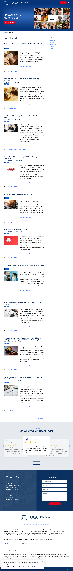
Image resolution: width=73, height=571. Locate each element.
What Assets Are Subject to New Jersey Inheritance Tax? (22, 302)
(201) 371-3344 (14, 489)
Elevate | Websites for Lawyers (59, 569)
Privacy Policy (36, 524)
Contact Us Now (9, 22)
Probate (11, 222)
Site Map (42, 524)
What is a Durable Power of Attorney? (16, 229)
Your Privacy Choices (12, 544)
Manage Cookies (30, 544)
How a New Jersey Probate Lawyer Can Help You (19, 194)
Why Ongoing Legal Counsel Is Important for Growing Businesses (21, 79)
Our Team (45, 2)
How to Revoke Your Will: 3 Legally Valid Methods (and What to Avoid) (24, 44)
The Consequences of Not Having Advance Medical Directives (24, 265)
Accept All (6, 566)
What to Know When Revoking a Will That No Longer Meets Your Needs (23, 157)
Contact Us (63, 2)
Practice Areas (54, 2)
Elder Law (11, 295)
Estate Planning (13, 71)
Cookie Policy (22, 544)
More (68, 2)
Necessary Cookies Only (19, 566)
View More (36, 463)
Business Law (12, 108)
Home (38, 2)
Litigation (51, 46)
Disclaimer (29, 524)
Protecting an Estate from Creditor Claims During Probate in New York (23, 378)
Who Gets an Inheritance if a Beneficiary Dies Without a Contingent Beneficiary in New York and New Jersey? (22, 339)
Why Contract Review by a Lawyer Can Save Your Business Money (23, 116)
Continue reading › (25, 66)
